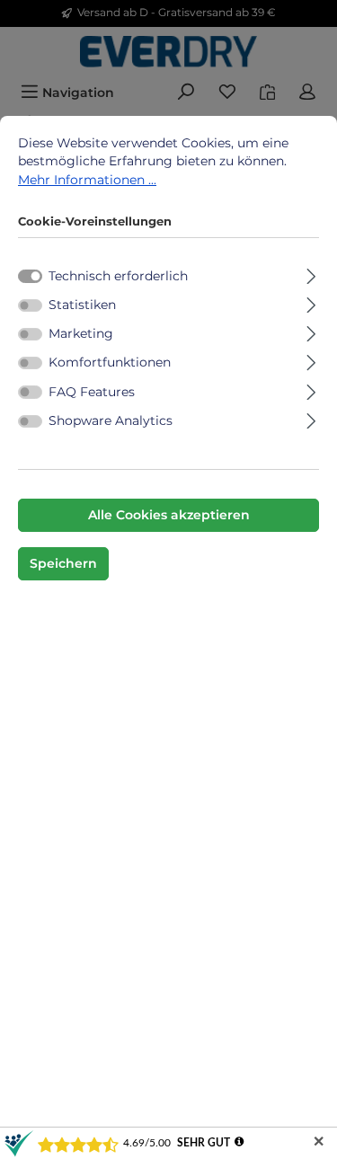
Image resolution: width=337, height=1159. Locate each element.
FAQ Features (92, 392)
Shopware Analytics (111, 420)
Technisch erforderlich (118, 276)
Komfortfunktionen (110, 362)
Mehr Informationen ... (87, 180)
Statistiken (82, 304)
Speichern (63, 563)
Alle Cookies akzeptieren (169, 515)
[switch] (30, 305)
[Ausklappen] (311, 273)
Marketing (81, 333)
